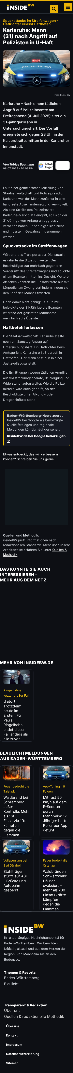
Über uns (12, 1026)
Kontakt (12, 1035)
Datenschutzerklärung (22, 1054)
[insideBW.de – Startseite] (20, 7)
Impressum (14, 1045)
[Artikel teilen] (62, 165)
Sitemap (12, 1063)
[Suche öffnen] (54, 8)
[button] (68, 7)
